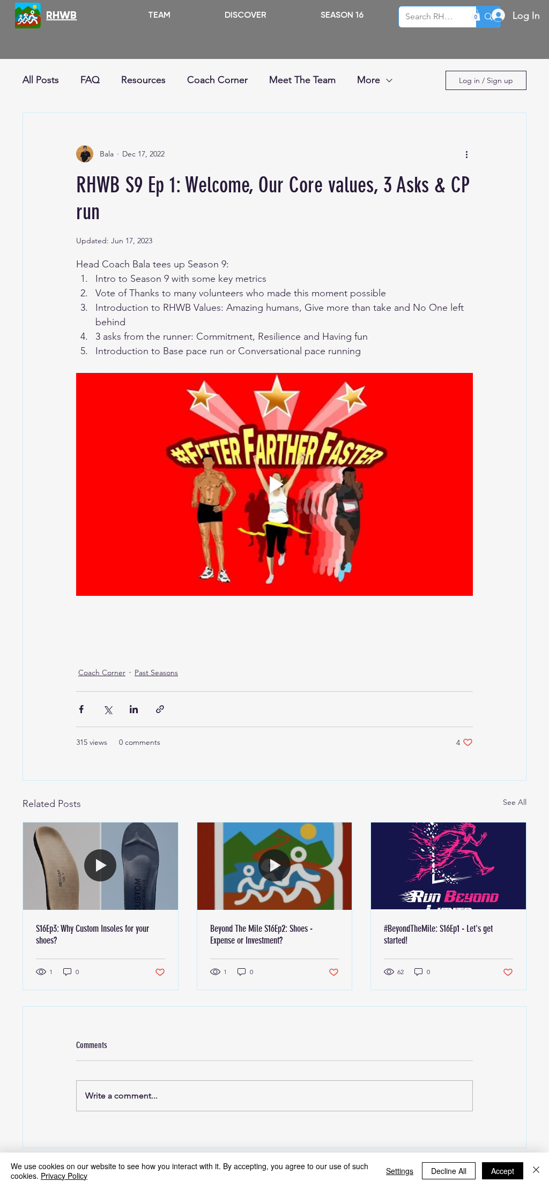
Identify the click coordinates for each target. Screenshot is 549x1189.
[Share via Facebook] (81, 709)
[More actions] (466, 153)
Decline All (448, 1170)
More (368, 80)
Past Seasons (156, 672)
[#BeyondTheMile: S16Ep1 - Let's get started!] (448, 865)
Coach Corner (217, 80)
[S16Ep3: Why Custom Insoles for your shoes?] (100, 865)
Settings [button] (399, 1170)
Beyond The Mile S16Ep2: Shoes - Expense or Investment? (261, 934)
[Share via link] (160, 709)
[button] (245, 14)
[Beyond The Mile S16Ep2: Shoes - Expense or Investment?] (274, 865)
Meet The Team (302, 80)
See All (514, 802)
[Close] (536, 1170)
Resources (143, 80)
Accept (502, 1170)
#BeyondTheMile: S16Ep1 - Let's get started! (438, 934)
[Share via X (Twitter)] (107, 709)
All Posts (41, 80)
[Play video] (274, 484)
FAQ (90, 80)
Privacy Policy (64, 1175)
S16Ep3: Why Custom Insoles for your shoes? (92, 934)
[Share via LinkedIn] (134, 709)
